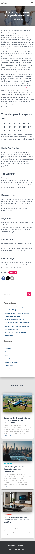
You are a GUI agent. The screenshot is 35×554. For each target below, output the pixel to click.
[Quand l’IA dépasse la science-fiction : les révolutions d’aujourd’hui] (17, 451)
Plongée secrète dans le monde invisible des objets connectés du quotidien (16, 519)
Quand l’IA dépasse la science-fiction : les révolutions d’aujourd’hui (15, 469)
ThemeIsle (23, 549)
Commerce (8, 348)
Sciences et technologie (12, 362)
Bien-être (7, 345)
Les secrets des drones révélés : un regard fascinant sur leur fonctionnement (17, 420)
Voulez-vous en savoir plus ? (20, 88)
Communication (9, 352)
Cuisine (7, 355)
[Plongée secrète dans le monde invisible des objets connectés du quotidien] (17, 501)
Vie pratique (8, 369)
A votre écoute (11, 545)
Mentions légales (23, 545)
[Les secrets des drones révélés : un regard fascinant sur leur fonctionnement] (17, 402)
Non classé (8, 358)
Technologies (13, 272)
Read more (7, 435)
